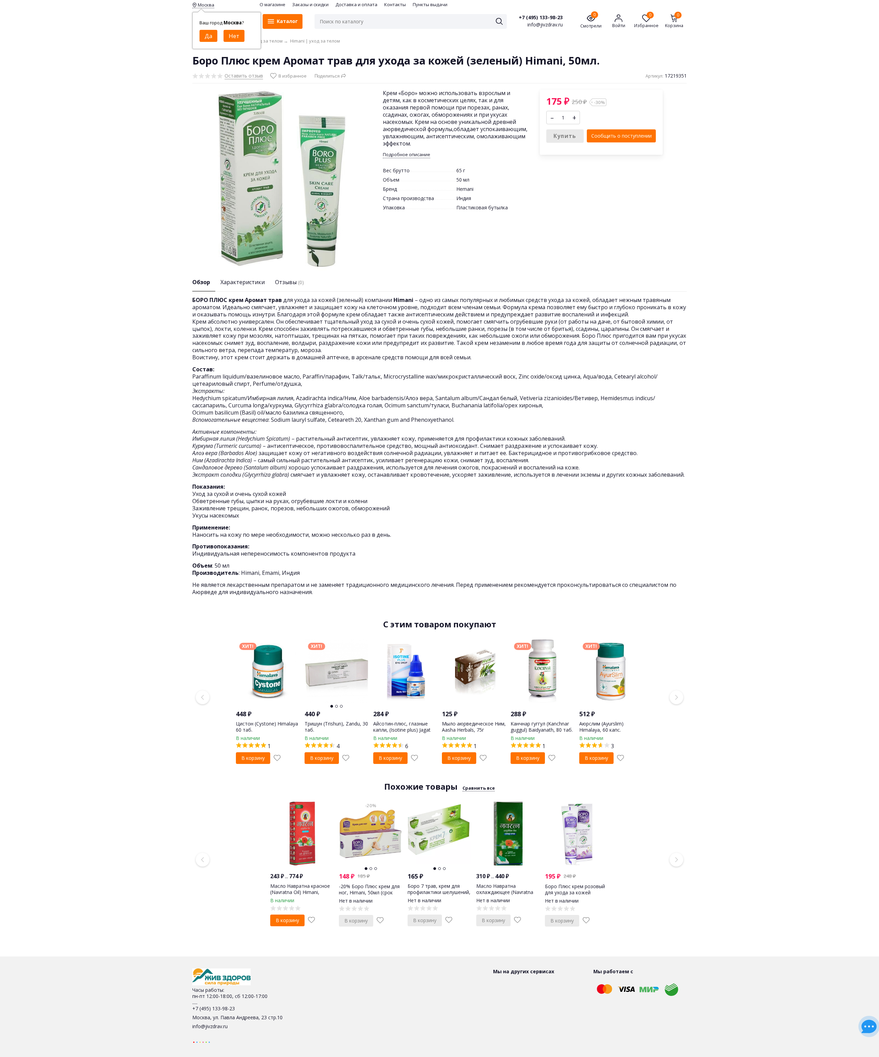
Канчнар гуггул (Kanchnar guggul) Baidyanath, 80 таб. (542, 726)
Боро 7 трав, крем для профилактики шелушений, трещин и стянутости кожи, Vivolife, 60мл (439, 895)
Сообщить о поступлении (621, 135)
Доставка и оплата (356, 4)
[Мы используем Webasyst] (201, 1041)
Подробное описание (406, 155)
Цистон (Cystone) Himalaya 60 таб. (267, 726)
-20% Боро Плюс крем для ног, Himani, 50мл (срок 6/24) (369, 892)
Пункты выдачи (430, 4)
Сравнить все (479, 788)
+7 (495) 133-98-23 (541, 17)
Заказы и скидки (310, 4)
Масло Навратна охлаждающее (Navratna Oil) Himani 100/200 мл (504, 892)
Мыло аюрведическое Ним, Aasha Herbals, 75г (474, 726)
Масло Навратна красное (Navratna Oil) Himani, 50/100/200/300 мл (300, 892)
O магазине (272, 4)
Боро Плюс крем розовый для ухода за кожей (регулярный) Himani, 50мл (575, 892)
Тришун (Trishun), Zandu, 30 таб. (336, 726)
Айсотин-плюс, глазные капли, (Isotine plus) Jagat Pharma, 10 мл (402, 729)
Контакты (395, 4)
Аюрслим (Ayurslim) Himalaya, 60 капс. (601, 726)
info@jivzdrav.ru (210, 1026)
